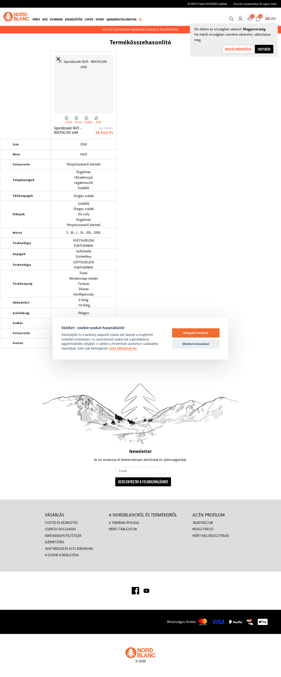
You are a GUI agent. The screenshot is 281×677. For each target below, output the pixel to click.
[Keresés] (231, 18)
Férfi (36, 19)
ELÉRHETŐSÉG (54, 542)
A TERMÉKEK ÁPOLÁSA (124, 523)
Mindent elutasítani (195, 344)
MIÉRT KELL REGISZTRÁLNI (211, 536)
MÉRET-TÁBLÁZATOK (123, 529)
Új (140, 19)
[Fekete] (88, 120)
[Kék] (98, 120)
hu (273, 18)
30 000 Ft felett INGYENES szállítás (207, 3)
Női (45, 19)
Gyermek (56, 19)
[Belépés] (240, 18)
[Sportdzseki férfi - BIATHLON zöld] (83, 84)
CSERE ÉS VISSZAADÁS (60, 529)
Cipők (89, 19)
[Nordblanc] (16, 16)
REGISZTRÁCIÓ (203, 529)
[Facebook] (135, 590)
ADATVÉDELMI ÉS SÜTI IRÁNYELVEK (69, 549)
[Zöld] (69, 120)
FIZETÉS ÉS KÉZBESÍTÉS (61, 523)
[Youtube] (146, 590)
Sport (99, 19)
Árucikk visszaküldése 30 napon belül (255, 3)
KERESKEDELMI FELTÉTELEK (63, 536)
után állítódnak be (123, 348)
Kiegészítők (74, 19)
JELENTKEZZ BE (203, 523)
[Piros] (79, 120)
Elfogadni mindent (195, 333)
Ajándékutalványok (121, 19)
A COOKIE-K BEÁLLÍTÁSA (62, 555)
